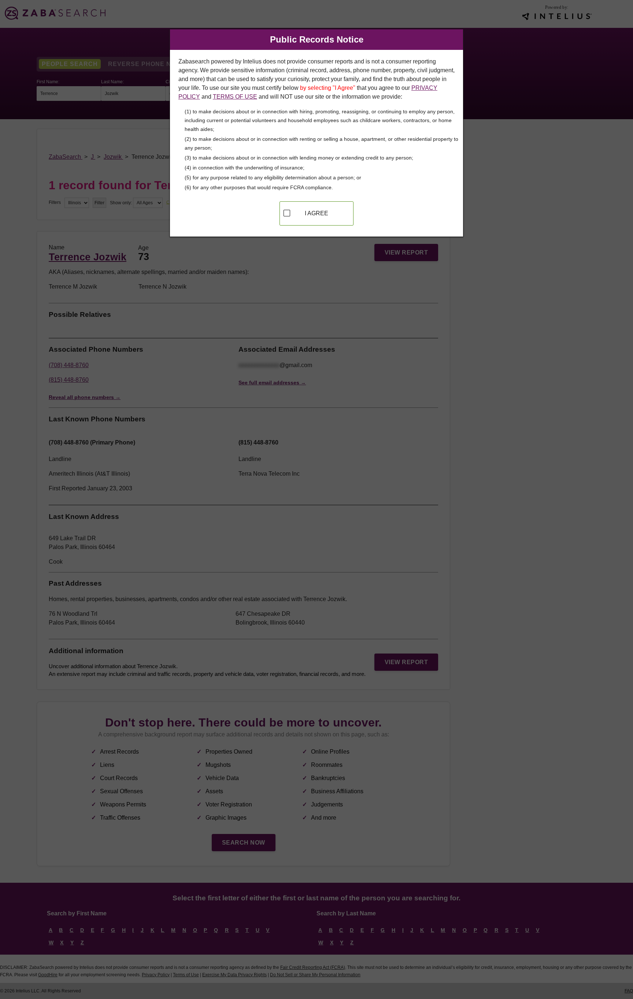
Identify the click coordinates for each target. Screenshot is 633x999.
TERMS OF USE (235, 97)
